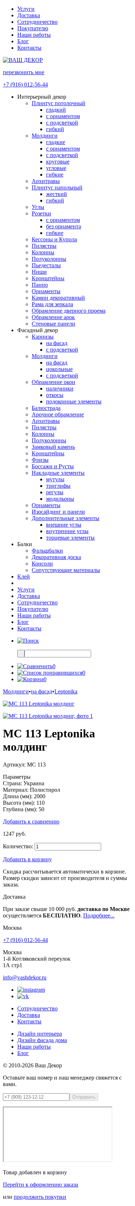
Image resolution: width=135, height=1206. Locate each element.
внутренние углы (67, 531)
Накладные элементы (58, 473)
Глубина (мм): (20, 809)
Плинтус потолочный (58, 103)
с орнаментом (63, 116)
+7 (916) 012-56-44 (25, 84)
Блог (23, 41)
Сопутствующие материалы (66, 570)
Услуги (26, 9)
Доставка (28, 15)
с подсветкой (62, 123)
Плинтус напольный (57, 187)
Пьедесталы (46, 265)
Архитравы (46, 181)
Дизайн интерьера (39, 1034)
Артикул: (14, 764)
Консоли (42, 563)
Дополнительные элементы (65, 518)
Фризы (40, 460)
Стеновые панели (53, 324)
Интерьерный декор (41, 97)
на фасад (56, 343)
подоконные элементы (74, 401)
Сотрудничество (37, 22)
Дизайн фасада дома (42, 1040)
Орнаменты (46, 291)
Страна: (12, 783)
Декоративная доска (56, 557)
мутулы (55, 479)
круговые (57, 161)
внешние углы (63, 525)
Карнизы (43, 337)
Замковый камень (53, 447)
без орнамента (63, 226)
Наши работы (34, 35)
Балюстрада (46, 408)
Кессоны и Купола (54, 239)
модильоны (60, 499)
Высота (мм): (19, 803)
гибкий (55, 129)
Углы (38, 207)
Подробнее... (98, 915)
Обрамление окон (53, 382)
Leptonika (65, 691)
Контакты (29, 48)
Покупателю (32, 28)
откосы (54, 395)
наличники (59, 388)
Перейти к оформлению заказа (40, 1185)
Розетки (41, 213)
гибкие (54, 174)
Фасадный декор (37, 330)
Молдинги (45, 136)
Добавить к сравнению (31, 821)
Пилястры (44, 246)
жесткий (56, 194)
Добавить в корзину (27, 859)
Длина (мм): (17, 796)
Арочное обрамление (58, 414)
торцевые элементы (70, 538)
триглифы (58, 486)
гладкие (55, 142)
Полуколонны (49, 259)
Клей (23, 576)
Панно (40, 285)
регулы (54, 492)
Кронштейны (48, 278)
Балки (24, 544)
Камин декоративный (58, 298)
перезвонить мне (23, 72)
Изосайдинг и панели (58, 512)
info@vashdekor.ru (24, 977)
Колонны (43, 252)
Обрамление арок (53, 317)
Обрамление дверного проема (68, 311)
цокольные (59, 369)
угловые (56, 168)
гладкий (56, 110)
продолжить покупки (40, 1197)
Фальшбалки (47, 551)
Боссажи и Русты (53, 466)
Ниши (39, 272)
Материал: (15, 790)
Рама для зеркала (52, 304)
